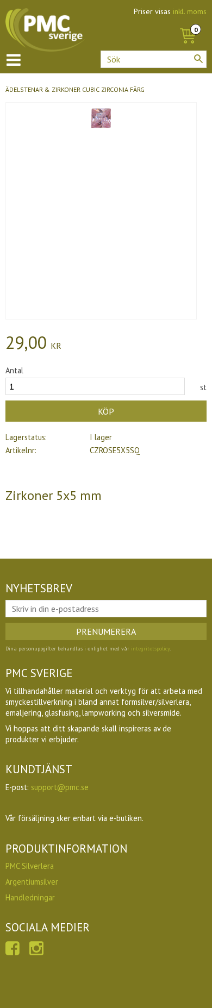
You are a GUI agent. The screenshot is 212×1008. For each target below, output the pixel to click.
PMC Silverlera (29, 866)
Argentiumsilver (31, 881)
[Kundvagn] (187, 23)
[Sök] (198, 59)
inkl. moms (190, 11)
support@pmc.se (60, 787)
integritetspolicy (150, 648)
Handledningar (30, 897)
